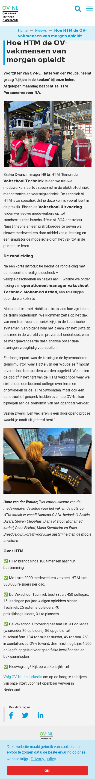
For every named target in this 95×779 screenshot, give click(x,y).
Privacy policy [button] (43, 759)
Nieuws (41, 30)
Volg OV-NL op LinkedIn (22, 677)
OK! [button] (47, 771)
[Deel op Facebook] (11, 716)
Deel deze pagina (19, 708)
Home (23, 30)
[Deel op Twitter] (26, 716)
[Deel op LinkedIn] (40, 716)
